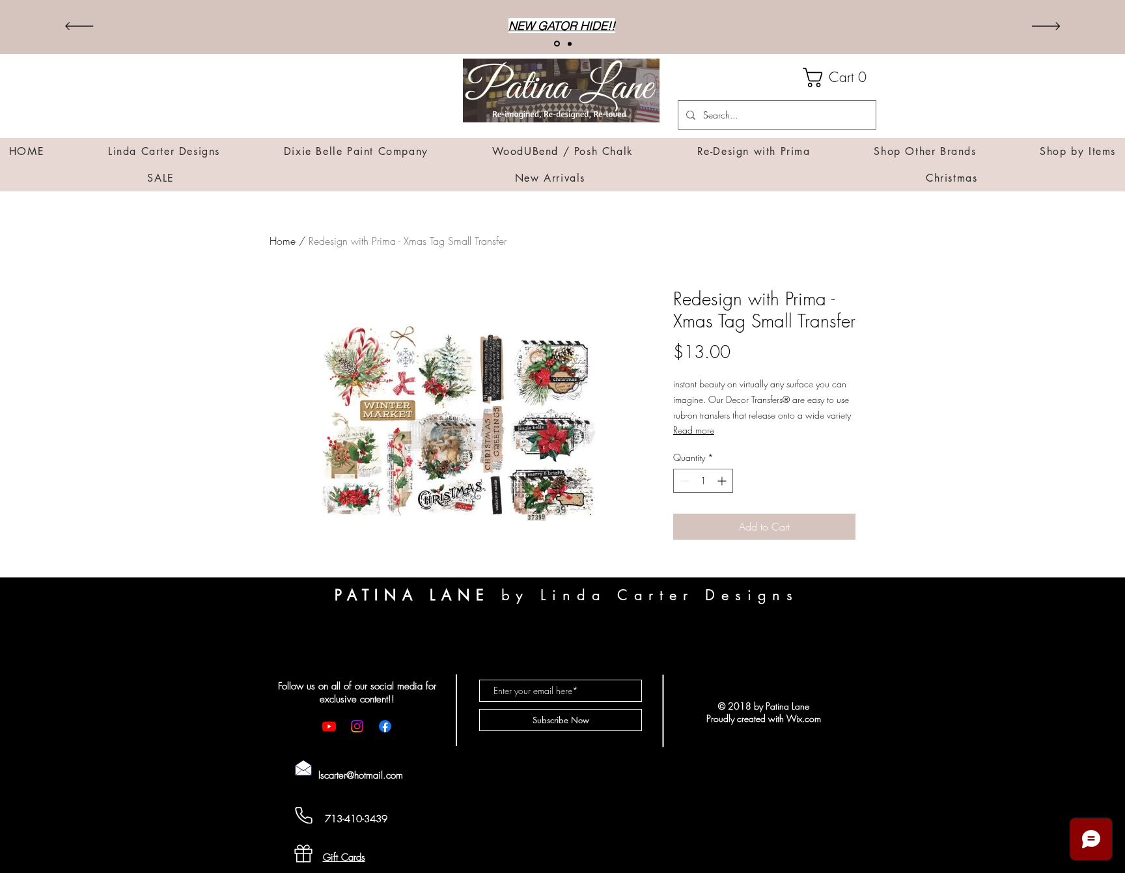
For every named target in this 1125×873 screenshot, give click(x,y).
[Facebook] (385, 726)
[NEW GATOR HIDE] (557, 44)
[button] (839, 77)
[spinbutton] (703, 480)
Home (283, 241)
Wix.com (803, 718)
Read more (693, 430)
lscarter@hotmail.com (360, 775)
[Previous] (79, 27)
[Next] (1046, 27)
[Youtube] (329, 726)
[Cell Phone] (303, 815)
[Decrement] (683, 480)
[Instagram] (357, 726)
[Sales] (570, 44)
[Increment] (723, 480)
